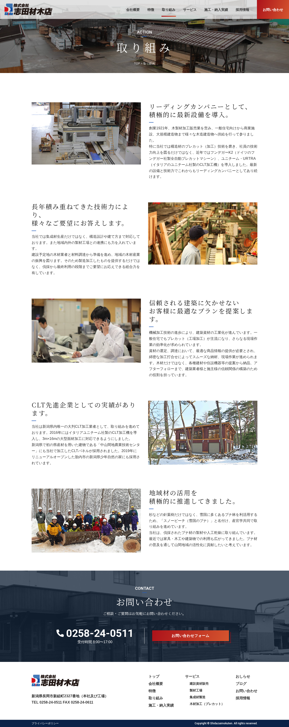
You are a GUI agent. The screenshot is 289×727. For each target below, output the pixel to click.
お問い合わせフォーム (191, 636)
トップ (154, 676)
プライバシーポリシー (45, 723)
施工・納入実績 (216, 9)
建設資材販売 (199, 683)
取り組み (168, 9)
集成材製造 (197, 697)
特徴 (150, 9)
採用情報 (242, 9)
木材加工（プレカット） (207, 704)
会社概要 (133, 9)
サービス (190, 9)
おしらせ (243, 676)
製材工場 (196, 690)
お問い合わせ (273, 9)
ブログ (241, 684)
